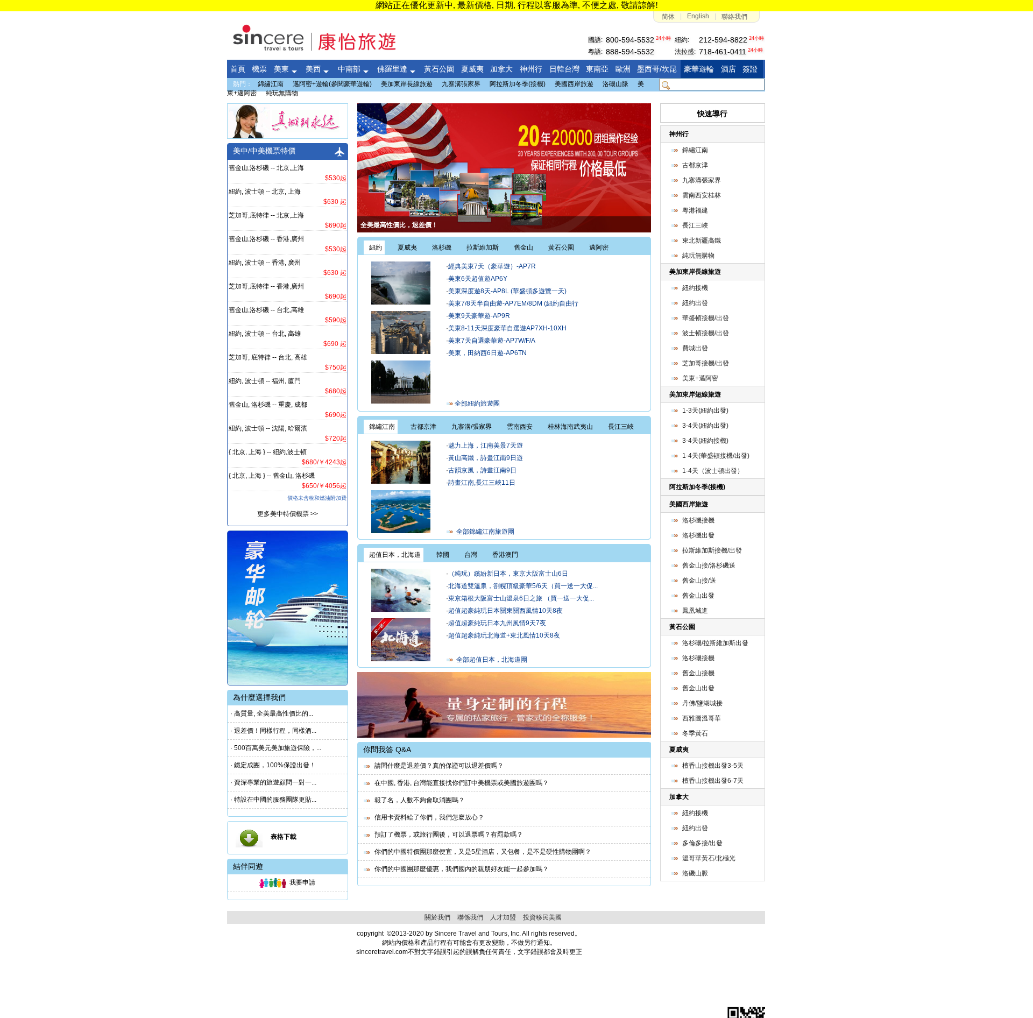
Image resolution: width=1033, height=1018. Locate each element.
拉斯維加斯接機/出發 (712, 550)
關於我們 (437, 917)
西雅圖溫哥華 (701, 718)
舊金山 (523, 247)
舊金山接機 (698, 673)
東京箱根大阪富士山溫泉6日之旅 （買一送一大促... (521, 598)
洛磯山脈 (615, 84)
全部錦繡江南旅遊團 (483, 531)
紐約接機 (695, 288)
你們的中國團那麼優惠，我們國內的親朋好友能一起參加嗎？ (460, 869)
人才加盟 (503, 917)
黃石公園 (561, 247)
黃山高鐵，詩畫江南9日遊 (485, 458)
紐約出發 (695, 303)
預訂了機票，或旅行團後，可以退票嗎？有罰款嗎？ (447, 834)
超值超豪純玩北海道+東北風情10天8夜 (504, 635)
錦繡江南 (271, 84)
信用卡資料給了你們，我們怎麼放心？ (427, 817)
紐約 (375, 247)
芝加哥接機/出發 (705, 363)
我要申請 (300, 882)
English (698, 16)
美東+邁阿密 (700, 378)
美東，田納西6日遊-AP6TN (487, 353)
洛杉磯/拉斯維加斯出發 (715, 643)
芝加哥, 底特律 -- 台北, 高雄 (268, 357)
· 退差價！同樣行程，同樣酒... (273, 730)
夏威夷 (407, 247)
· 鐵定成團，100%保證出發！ (273, 765)
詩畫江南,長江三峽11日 (481, 482)
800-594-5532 (630, 40)
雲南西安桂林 (701, 195)
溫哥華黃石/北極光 (708, 858)
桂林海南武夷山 (570, 426)
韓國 (442, 555)
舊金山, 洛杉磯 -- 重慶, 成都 (268, 404)
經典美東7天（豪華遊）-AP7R (492, 266)
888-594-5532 (630, 51)
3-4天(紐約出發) (705, 425)
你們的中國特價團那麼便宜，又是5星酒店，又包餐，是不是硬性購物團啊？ (481, 852)
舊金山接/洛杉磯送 (708, 565)
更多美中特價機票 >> (287, 514)
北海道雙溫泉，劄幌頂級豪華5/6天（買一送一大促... (523, 586)
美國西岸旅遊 (574, 84)
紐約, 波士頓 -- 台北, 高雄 (265, 333)
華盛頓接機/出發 (705, 318)
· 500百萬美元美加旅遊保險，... (275, 748)
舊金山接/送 (699, 580)
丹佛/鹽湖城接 (702, 703)
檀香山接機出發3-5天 (713, 765)
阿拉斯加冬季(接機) (518, 84)
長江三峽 (621, 426)
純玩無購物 (282, 93)
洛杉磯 (441, 247)
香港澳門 (505, 555)
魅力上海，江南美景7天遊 (485, 445)
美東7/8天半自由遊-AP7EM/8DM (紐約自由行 (513, 303)
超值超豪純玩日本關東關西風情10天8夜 (505, 610)
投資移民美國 (542, 917)
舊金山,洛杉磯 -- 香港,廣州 (266, 239)
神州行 (679, 134)
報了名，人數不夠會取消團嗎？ (418, 800)
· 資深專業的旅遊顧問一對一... (273, 782)
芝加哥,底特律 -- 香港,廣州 (266, 286)
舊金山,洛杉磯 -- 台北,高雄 (266, 310)
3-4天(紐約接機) (705, 440)
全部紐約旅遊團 (476, 403)
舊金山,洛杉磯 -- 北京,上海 (266, 168)
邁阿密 (599, 247)
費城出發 (695, 348)
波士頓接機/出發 (705, 333)
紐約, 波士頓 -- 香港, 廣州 (265, 262)
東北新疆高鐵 (701, 240)
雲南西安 (520, 426)
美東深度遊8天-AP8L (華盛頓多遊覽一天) (507, 291)
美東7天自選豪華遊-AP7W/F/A (491, 340)
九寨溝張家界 (461, 84)
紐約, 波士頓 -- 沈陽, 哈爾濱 (268, 428)
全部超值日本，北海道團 (490, 659)
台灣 (470, 555)
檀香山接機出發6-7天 (713, 780)
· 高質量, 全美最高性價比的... (271, 713)
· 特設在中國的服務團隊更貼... (273, 799)
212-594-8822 (723, 40)
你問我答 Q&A (387, 750)
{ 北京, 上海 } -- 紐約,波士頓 (268, 452)
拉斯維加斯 (482, 247)
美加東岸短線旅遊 (695, 394)
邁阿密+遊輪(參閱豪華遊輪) (332, 84)
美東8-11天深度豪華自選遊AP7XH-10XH (507, 328)
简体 (668, 16)
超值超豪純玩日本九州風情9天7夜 (497, 623)
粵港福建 (695, 210)
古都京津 (423, 426)
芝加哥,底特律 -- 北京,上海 (266, 215)
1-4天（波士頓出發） (713, 471)
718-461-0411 (722, 51)
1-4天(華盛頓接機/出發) (715, 455)
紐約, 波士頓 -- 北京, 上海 (265, 191)
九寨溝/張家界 (471, 426)
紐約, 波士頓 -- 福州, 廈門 (265, 381)
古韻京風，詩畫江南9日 (482, 470)
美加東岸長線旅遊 (407, 84)
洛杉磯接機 (698, 520)
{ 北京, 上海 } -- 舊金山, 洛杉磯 (272, 475)
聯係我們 (470, 917)
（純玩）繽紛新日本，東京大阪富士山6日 (508, 573)
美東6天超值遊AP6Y (477, 278)
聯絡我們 (734, 16)
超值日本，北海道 (395, 555)
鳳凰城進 (695, 610)
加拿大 (679, 797)
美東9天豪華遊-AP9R (479, 316)
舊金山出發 (698, 595)
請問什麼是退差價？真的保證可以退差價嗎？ (437, 765)
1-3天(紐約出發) (705, 410)
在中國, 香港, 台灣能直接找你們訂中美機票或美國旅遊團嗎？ (460, 783)
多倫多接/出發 (702, 843)
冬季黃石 (695, 733)
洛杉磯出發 (698, 535)
